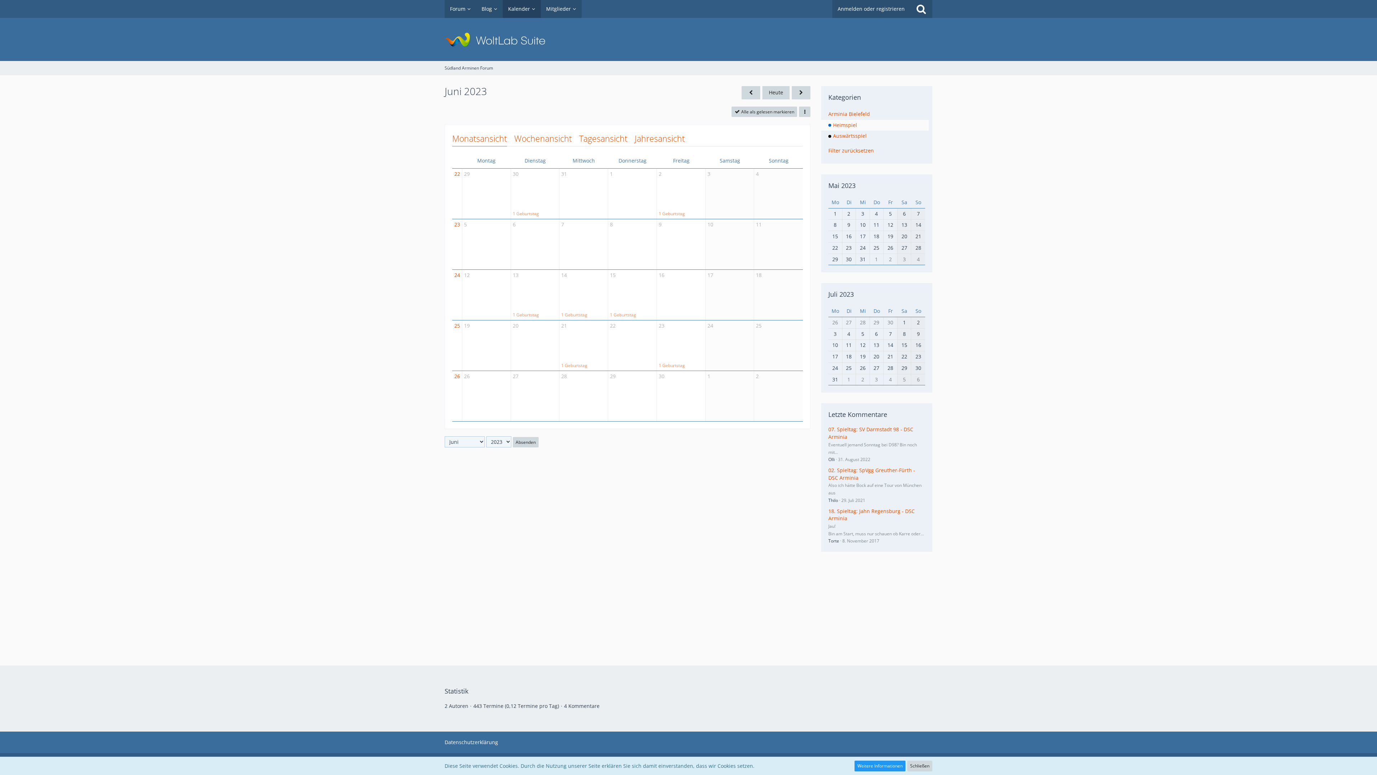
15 (613, 275)
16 (661, 275)
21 (564, 325)
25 (457, 325)
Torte (833, 541)
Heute (776, 92)
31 (564, 173)
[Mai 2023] (751, 92)
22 (457, 173)
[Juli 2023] (801, 92)
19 (467, 325)
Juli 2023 (841, 294)
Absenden (526, 442)
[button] (804, 112)
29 (467, 173)
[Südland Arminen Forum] (688, 39)
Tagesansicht (603, 138)
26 (457, 376)
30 (516, 173)
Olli (831, 459)
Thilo (833, 500)
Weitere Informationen (880, 766)
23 (457, 224)
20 (516, 325)
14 (564, 275)
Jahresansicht (660, 138)
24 (457, 275)
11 (759, 224)
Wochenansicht (543, 138)
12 (467, 275)
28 (564, 376)
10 (710, 224)
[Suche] (921, 9)
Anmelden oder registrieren (871, 8)
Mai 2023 (842, 185)
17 (710, 275)
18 (759, 275)
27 (516, 376)
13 (516, 275)
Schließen (919, 766)
